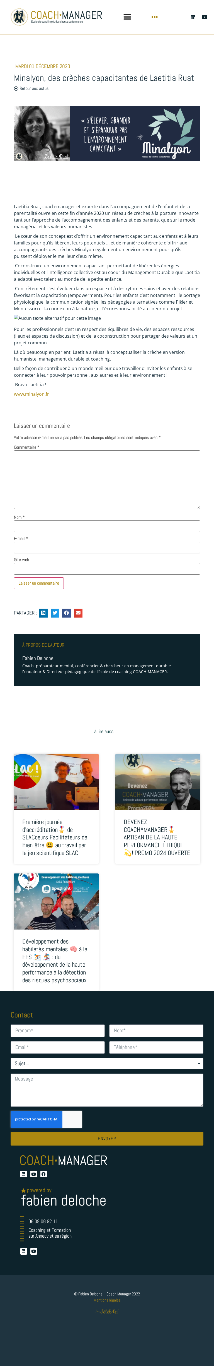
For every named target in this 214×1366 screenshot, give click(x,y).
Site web (21, 560)
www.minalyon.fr (31, 394)
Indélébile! (107, 1311)
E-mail (21, 538)
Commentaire (27, 447)
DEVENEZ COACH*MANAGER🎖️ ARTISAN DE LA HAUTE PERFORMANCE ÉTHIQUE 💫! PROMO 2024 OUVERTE (157, 837)
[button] (127, 17)
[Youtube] (204, 17)
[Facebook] (43, 1174)
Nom (19, 517)
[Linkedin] (193, 17)
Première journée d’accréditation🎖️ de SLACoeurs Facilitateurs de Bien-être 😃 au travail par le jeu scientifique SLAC (54, 837)
